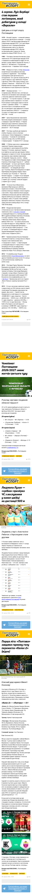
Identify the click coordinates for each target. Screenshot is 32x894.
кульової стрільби (19, 212)
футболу (5, 279)
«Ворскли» (26, 70)
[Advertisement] (16, 339)
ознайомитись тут (12, 447)
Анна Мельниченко (18, 256)
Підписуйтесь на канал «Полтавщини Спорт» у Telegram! (17, 471)
